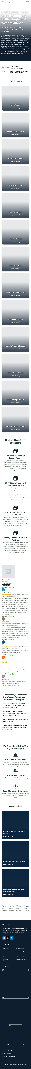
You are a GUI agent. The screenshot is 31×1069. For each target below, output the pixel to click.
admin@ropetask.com (9, 1056)
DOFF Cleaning (16, 212)
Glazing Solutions (15, 158)
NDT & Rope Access (15, 373)
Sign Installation (15, 185)
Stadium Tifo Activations (15, 426)
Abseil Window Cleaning (15, 346)
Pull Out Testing (15, 239)
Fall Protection (16, 266)
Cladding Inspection (15, 132)
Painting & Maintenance (15, 292)
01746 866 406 (6, 1054)
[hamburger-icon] (27, 2)
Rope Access (15, 105)
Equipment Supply (15, 319)
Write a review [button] (6, 585)
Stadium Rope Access (15, 399)
